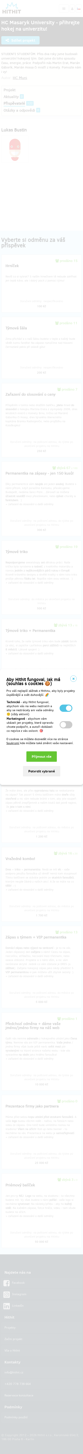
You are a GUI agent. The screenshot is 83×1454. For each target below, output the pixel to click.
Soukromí (12, 743)
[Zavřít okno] (73, 678)
